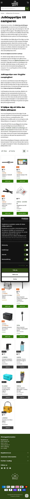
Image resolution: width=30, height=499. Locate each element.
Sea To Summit (20, 301)
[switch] (26, 250)
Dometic (4, 298)
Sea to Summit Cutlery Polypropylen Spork (22, 329)
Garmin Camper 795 (22, 174)
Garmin (18, 176)
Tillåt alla (15, 270)
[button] (15, 476)
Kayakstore (19, 208)
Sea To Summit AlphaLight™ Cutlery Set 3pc (22, 389)
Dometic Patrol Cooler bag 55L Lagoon (6, 389)
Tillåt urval (15, 274)
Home (2, 13)
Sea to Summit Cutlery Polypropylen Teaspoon (22, 298)
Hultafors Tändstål (7, 174)
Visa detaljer (22, 265)
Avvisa (15, 279)
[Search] (27, 8)
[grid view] (24, 151)
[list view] (27, 151)
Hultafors (4, 176)
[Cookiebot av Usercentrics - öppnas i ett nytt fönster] (21, 219)
